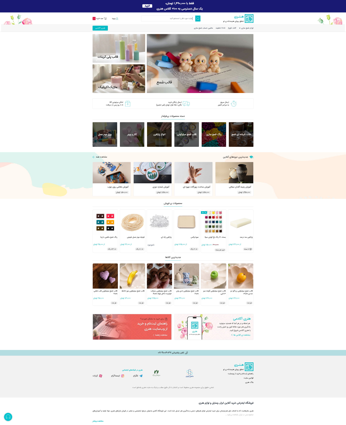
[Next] (250, 63)
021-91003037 (164, 352)
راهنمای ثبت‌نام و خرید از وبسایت (240, 373)
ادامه (317, 25)
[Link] (173, 6)
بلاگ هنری (249, 382)
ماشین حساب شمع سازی (203, 28)
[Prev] (150, 63)
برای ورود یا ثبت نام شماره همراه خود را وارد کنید (325, 14)
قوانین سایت (248, 378)
